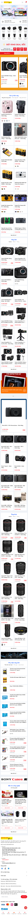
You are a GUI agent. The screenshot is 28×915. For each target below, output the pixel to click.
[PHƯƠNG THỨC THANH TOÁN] (14, 904)
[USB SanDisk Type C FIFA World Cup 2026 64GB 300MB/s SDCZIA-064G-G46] (4, 732)
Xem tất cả (13, 235)
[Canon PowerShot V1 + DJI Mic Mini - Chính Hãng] (7, 334)
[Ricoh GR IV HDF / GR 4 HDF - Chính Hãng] (7, 439)
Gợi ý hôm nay (14, 95)
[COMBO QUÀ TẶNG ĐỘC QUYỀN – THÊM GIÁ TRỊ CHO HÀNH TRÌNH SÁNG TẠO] (7, 814)
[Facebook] (2, 868)
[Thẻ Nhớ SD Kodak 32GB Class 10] (4, 680)
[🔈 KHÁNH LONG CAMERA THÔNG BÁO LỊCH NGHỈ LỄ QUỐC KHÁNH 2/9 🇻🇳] (7, 794)
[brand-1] (6, 779)
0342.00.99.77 (5, 859)
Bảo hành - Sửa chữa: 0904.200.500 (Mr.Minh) (11, 886)
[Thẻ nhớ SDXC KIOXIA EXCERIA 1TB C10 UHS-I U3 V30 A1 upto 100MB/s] (4, 723)
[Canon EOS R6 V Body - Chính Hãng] (7, 250)
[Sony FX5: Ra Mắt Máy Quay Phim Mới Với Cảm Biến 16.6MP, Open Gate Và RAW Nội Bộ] (20, 794)
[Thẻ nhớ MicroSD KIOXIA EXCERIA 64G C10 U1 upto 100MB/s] (4, 706)
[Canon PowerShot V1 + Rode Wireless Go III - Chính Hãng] (20, 313)
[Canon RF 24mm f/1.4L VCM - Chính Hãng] (7, 589)
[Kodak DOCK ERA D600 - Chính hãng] (7, 152)
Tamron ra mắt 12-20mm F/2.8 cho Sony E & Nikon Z (20, 821)
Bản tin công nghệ (14, 786)
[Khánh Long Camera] (8, 2)
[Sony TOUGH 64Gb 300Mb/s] (4, 688)
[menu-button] (2, 2)
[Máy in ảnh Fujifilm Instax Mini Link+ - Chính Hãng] (20, 129)
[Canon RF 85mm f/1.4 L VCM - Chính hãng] (7, 525)
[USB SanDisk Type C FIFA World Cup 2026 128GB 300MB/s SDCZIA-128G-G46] (4, 758)
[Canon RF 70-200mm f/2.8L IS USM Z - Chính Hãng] (7, 630)
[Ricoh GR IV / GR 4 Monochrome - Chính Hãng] (14, 412)
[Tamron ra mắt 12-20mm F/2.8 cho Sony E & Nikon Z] (20, 814)
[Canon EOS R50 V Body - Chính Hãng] (9, 66)
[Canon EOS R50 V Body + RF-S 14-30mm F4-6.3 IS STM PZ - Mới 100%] (7, 313)
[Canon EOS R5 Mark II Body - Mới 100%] (7, 292)
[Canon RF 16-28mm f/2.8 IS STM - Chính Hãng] (7, 546)
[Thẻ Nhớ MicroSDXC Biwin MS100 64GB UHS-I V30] (4, 697)
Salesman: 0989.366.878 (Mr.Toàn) (8, 881)
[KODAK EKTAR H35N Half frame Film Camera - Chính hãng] (20, 174)
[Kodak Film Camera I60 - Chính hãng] (20, 197)
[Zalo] (8, 868)
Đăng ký (24, 896)
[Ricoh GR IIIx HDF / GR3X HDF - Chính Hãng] (7, 478)
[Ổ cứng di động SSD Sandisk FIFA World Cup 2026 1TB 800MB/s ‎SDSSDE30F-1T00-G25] (4, 741)
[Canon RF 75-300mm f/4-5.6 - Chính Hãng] (20, 610)
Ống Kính (14, 514)
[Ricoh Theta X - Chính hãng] (7, 458)
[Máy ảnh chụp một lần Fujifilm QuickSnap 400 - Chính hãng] (7, 220)
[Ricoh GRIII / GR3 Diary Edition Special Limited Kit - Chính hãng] (20, 497)
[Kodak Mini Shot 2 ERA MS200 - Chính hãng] (20, 152)
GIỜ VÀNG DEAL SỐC (15, 44)
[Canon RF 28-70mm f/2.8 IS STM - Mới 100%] (7, 610)
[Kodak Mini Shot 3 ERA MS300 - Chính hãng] (7, 174)
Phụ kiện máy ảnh (14, 663)
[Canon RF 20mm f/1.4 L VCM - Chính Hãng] (20, 589)
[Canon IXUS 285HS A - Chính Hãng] (7, 272)
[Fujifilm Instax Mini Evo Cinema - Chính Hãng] (20, 106)
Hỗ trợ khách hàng (5, 872)
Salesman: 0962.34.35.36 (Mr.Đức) (8, 883)
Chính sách (3, 875)
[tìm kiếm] (22, 2)
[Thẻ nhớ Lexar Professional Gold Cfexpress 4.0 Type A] (4, 671)
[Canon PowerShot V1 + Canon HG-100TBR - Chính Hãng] (20, 334)
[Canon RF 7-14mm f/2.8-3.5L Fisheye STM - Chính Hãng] (7, 568)
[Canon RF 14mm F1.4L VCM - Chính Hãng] (20, 546)
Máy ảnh (14, 239)
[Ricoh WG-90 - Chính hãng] (20, 458)
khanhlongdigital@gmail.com (8, 863)
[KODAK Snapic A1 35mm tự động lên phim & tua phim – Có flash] (20, 220)
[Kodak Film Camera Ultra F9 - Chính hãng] (7, 197)
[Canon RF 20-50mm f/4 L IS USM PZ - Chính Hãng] (20, 525)
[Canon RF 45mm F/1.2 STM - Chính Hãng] (20, 568)
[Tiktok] (5, 868)
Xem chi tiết (7, 807)
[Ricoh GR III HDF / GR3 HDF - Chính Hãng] (20, 478)
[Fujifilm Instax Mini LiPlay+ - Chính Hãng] (7, 129)
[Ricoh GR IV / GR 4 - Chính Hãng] (20, 439)
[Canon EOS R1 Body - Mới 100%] (20, 272)
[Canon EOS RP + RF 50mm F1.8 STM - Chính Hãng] (20, 292)
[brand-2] (17, 779)
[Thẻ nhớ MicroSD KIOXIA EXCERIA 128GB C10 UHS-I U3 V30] (4, 715)
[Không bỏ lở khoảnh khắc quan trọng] (14, 380)
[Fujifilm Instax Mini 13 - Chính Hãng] (7, 106)
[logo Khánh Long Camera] (14, 838)
